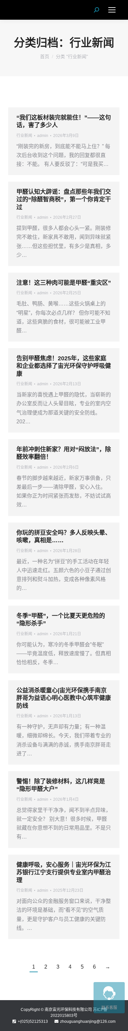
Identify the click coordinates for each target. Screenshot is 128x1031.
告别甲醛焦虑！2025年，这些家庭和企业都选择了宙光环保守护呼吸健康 (63, 366)
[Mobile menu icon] (112, 10)
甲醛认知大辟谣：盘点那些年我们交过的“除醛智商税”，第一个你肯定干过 (63, 200)
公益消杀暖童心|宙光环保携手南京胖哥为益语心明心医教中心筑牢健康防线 (63, 698)
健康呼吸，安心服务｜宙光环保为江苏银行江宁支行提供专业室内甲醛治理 (63, 873)
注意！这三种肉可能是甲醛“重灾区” (63, 283)
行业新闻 (24, 135)
